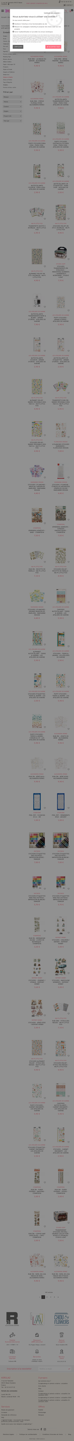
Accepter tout (54, 47)
